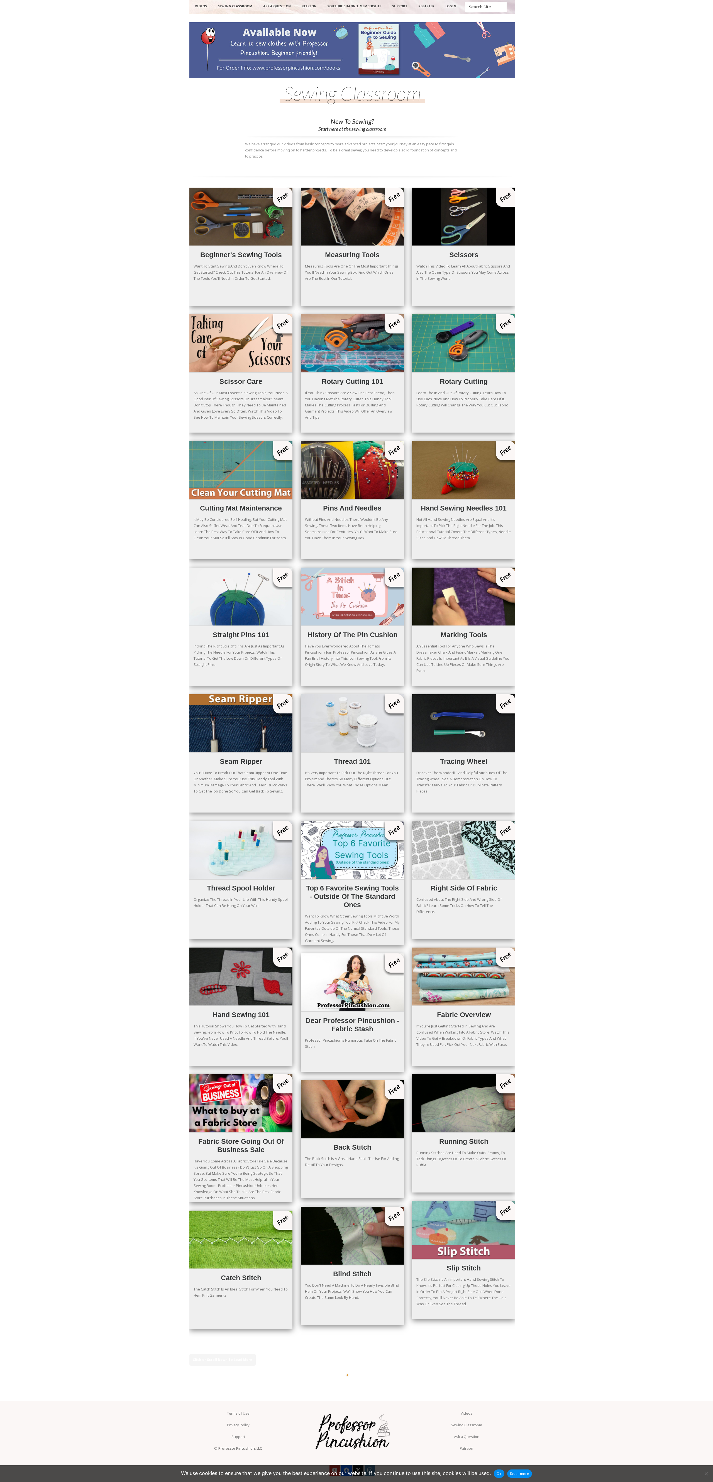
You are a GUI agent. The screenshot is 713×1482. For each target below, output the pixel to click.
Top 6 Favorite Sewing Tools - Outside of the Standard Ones (352, 850)
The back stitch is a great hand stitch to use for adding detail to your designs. (352, 1161)
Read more (519, 1473)
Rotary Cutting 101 (352, 343)
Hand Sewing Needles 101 (463, 470)
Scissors (463, 217)
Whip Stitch (463, 1356)
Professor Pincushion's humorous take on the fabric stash (350, 1043)
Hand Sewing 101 (240, 976)
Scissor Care (240, 343)
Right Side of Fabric (463, 850)
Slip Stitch (463, 1230)
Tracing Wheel (463, 723)
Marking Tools (463, 596)
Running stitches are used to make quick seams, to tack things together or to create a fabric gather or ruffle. (461, 1158)
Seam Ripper (240, 723)
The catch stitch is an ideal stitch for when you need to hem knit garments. (241, 1292)
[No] (706, 1473)
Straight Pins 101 (240, 596)
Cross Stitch (352, 1362)
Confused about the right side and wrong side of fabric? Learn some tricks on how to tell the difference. (459, 905)
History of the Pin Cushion (352, 596)
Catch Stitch (240, 1239)
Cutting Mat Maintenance (240, 470)
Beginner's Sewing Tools (240, 217)
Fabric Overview (463, 976)
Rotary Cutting (463, 343)
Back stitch (352, 1109)
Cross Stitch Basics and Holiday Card (240, 1366)
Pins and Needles (352, 470)
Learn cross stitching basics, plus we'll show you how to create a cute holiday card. (239, 1427)
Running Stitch (463, 1103)
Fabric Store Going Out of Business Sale (240, 1103)
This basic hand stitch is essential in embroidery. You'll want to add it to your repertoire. (350, 1414)
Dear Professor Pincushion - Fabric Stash (352, 982)
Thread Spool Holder (240, 850)
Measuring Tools (352, 217)
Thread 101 (352, 723)
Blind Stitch (352, 1236)
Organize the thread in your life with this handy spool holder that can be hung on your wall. (241, 902)
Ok (499, 1473)
